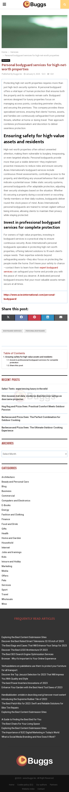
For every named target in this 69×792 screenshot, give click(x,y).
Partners (53, 785)
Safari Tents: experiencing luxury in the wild (24, 388)
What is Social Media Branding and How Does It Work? (28, 737)
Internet (6, 547)
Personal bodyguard (35, 331)
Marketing (7, 566)
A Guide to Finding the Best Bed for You (21, 719)
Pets (4, 580)
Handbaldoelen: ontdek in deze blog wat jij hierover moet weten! (34, 695)
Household (7, 542)
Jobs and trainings (12, 552)
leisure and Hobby (11, 561)
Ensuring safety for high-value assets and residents (28, 357)
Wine (4, 604)
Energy (5, 510)
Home (11, 785)
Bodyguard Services (12, 331)
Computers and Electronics (16, 500)
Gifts (4, 528)
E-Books (6, 505)
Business (6, 491)
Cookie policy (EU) (25, 785)
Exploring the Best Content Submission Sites (24, 637)
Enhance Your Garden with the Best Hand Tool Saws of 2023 (32, 687)
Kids (4, 557)
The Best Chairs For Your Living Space (21, 723)
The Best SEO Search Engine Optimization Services (27, 654)
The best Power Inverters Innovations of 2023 (25, 683)
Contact (41, 789)
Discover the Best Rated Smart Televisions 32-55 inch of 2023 (33, 641)
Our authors (41, 785)
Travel (5, 594)
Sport (4, 589)
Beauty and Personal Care (15, 481)
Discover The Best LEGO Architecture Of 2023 (25, 650)
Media (5, 571)
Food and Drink (10, 524)
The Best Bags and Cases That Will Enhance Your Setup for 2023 (34, 645)
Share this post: (16, 365)
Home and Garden (11, 538)
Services (5, 60)
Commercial (8, 495)
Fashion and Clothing (13, 514)
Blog (4, 486)
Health (5, 533)
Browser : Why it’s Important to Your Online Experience (29, 658)
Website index (28, 789)
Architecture (8, 477)
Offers (5, 575)
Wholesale (7, 599)
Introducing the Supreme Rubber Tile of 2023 (24, 699)
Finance (6, 519)
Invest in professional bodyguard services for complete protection (34, 361)
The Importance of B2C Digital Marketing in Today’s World (30, 732)
